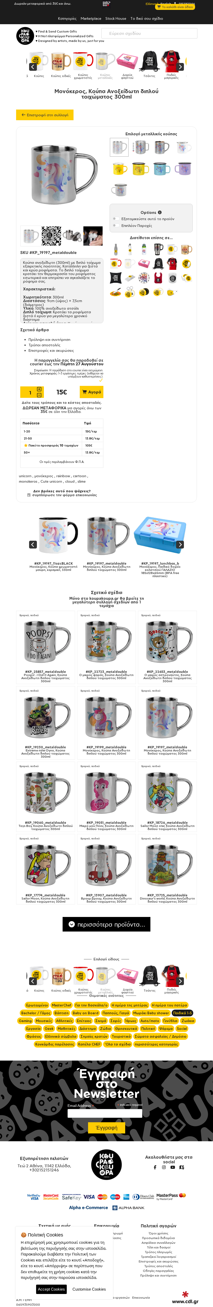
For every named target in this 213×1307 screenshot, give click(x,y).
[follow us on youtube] (172, 1167)
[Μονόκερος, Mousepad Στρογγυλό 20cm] (174, 535)
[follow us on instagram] (164, 1167)
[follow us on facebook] (155, 1167)
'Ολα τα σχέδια (118, 1044)
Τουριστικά (121, 1036)
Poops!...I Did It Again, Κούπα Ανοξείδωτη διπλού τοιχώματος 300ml (45, 676)
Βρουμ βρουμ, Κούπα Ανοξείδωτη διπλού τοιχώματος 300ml (106, 898)
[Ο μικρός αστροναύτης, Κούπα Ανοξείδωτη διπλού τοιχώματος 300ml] (167, 641)
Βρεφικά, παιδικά (29, 615)
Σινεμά (100, 1021)
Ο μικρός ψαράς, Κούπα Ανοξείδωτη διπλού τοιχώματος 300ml (106, 675)
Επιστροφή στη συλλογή (47, 115)
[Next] (180, 67)
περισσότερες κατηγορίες (156, 1044)
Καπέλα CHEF (89, 1044)
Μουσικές (44, 1021)
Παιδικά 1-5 (182, 1013)
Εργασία (33, 1029)
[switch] (116, 218)
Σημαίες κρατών (94, 1036)
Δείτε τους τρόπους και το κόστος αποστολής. (62, 402)
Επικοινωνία (106, 1226)
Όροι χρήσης (158, 1233)
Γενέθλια (170, 1021)
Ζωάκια (188, 1021)
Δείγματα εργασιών (115, 1297)
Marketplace (91, 18)
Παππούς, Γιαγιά (116, 1013)
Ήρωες (130, 1021)
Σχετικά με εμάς (54, 1226)
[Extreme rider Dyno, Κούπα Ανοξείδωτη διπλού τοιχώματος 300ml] (45, 716)
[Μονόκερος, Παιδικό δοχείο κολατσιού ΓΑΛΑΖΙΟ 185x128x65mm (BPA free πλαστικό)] (67, 535)
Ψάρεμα (166, 1029)
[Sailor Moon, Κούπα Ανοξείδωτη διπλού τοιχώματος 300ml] (45, 864)
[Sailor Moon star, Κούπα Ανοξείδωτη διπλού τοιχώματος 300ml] (167, 792)
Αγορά (94, 392)
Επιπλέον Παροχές (137, 225)
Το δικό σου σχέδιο (146, 18)
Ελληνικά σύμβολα (60, 1036)
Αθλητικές (64, 1021)
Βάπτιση (62, 1013)
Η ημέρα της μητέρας (130, 1005)
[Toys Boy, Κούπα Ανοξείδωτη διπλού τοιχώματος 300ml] (45, 792)
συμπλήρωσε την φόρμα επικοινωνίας (64, 495)
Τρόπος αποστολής (158, 1266)
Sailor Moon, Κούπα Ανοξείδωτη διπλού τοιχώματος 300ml (45, 898)
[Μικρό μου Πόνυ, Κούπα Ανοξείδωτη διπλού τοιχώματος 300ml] (106, 792)
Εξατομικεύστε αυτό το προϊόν (148, 218)
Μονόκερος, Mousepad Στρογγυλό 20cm (174, 566)
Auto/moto (150, 1021)
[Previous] (33, 67)
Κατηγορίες (67, 18)
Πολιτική (148, 1029)
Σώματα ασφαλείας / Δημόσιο (161, 1036)
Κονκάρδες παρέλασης (54, 1044)
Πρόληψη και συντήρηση (49, 339)
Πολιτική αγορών (158, 1226)
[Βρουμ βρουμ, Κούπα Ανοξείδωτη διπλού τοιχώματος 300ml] (106, 864)
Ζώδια (105, 1029)
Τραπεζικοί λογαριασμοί (158, 1257)
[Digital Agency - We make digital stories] (185, 1297)
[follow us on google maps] (181, 1167)
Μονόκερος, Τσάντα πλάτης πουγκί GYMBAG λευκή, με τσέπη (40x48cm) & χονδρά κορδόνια (121, 568)
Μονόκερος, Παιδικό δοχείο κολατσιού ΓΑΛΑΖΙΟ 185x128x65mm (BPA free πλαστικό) (67, 570)
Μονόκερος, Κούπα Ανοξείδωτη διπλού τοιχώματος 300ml (106, 750)
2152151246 (186, 3)
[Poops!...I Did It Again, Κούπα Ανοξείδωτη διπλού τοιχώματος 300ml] (45, 641)
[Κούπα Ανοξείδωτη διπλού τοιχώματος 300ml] (119, 147)
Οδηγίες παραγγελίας (158, 1271)
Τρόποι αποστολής (45, 345)
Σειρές (115, 1021)
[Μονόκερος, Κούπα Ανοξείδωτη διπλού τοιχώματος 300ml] (106, 716)
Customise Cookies (89, 1289)
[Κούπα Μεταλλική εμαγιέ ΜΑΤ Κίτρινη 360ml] (140, 168)
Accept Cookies (51, 1289)
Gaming (25, 1021)
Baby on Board (85, 1013)
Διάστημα (87, 1029)
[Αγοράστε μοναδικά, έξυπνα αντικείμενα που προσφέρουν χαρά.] (25, 36)
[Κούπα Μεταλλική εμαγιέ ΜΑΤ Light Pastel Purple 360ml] (183, 168)
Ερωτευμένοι (37, 1005)
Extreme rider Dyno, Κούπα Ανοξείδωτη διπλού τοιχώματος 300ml (45, 752)
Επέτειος (84, 1021)
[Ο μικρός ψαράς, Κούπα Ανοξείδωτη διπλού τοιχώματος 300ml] (106, 641)
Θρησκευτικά (126, 1029)
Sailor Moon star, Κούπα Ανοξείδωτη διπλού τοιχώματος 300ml (168, 826)
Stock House (115, 18)
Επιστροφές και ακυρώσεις (51, 350)
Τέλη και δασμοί (158, 1247)
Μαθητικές (66, 1029)
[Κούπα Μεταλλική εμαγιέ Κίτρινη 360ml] (119, 168)
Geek (49, 1029)
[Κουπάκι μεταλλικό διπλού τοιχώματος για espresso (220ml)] (161, 147)
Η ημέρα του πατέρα (169, 1005)
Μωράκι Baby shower (151, 1013)
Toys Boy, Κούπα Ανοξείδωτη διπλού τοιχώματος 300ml (45, 826)
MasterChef (61, 1005)
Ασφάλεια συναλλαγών (158, 1243)
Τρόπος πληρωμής (158, 1252)
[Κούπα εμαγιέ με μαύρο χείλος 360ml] (119, 190)
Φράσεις (33, 1036)
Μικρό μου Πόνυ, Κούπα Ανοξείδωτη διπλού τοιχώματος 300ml (106, 826)
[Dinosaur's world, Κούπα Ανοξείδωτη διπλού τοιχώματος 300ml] (167, 864)
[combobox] (149, 33)
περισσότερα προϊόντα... (110, 924)
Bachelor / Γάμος (35, 1013)
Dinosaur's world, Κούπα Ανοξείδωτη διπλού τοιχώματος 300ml (167, 898)
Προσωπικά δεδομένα (158, 1238)
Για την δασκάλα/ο (91, 1005)
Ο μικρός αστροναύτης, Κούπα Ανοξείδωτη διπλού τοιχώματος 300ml (167, 676)
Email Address (81, 1105)
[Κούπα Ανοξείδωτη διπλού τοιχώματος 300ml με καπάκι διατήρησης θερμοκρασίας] (140, 147)
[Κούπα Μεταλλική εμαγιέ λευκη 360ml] (183, 147)
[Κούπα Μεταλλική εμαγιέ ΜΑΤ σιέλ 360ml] (161, 168)
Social (182, 1029)
